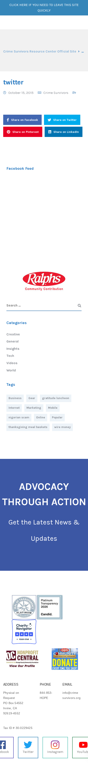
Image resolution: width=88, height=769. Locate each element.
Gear (31, 398)
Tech (10, 356)
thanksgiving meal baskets (28, 427)
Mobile (52, 408)
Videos (12, 363)
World (11, 370)
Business (15, 398)
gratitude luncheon (55, 398)
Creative (13, 334)
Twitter (28, 752)
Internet (14, 408)
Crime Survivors (55, 93)
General (12, 341)
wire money (62, 427)
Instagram (55, 752)
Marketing (33, 408)
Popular (57, 417)
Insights (12, 349)
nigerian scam (19, 417)
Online (40, 417)
